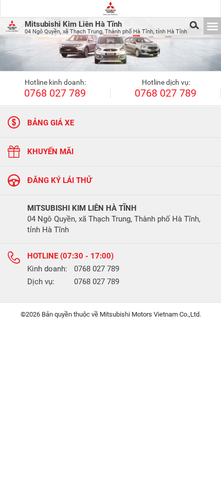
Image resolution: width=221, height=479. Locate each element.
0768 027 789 (55, 93)
